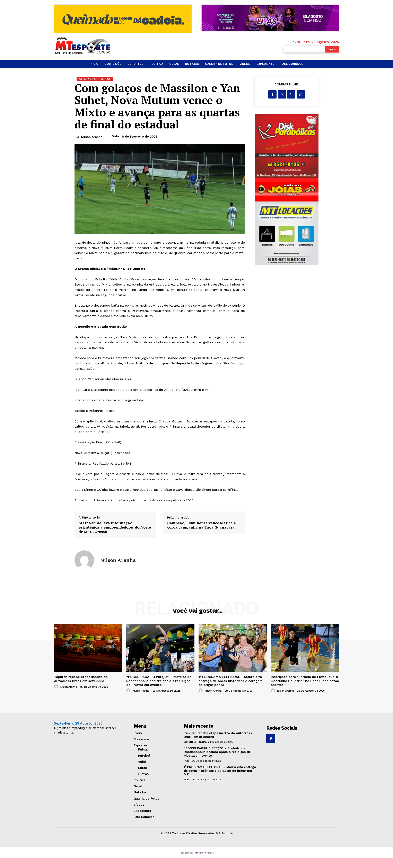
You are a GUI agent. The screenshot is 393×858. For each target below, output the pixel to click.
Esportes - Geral (95, 79)
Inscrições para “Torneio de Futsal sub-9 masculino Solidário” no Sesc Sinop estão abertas (305, 681)
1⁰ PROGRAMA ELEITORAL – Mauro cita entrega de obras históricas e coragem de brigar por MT (230, 681)
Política (189, 760)
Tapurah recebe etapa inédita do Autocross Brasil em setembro (81, 679)
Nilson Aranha (91, 137)
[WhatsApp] (301, 94)
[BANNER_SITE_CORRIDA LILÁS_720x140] (270, 18)
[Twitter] (282, 94)
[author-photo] (56, 686)
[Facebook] (272, 94)
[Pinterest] (291, 94)
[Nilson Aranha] (84, 560)
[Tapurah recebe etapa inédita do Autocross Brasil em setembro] (88, 648)
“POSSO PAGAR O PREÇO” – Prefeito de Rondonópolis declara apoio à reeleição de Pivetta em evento (158, 681)
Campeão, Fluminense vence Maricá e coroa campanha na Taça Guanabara (201, 525)
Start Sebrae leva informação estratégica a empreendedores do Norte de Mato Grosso (115, 527)
